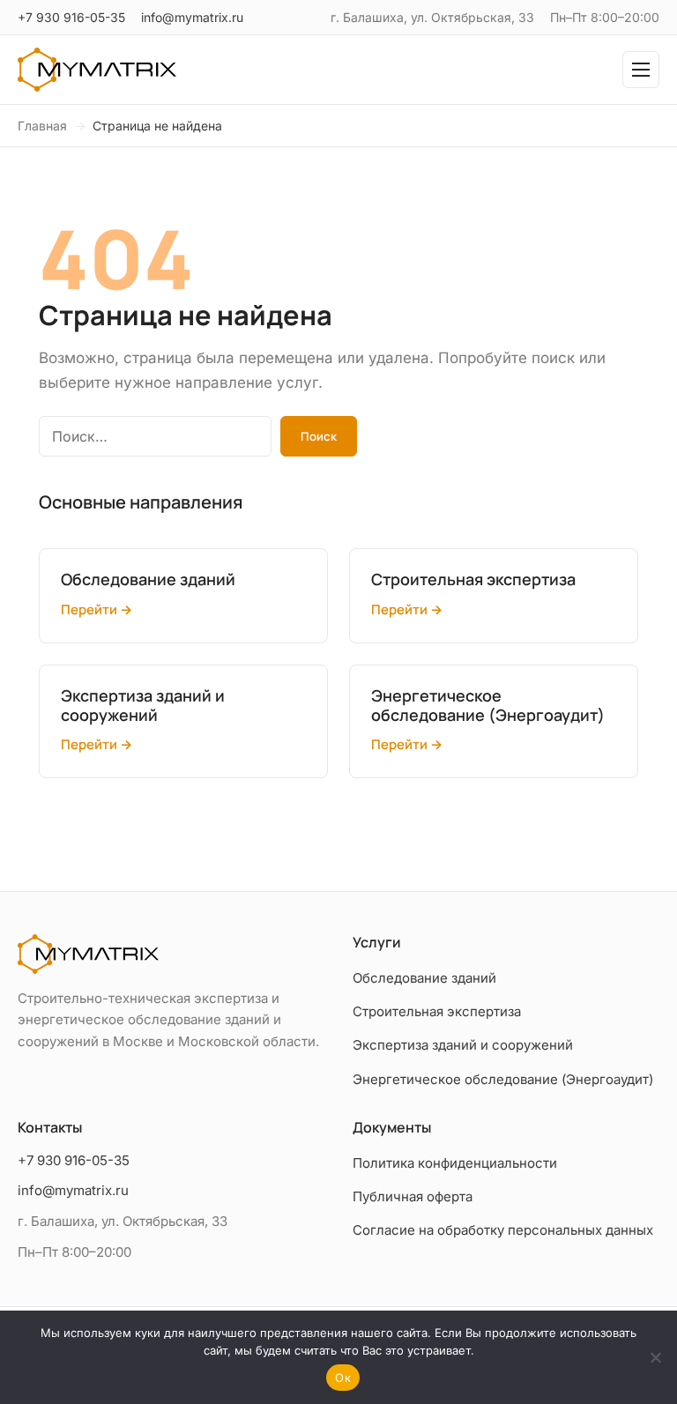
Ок (343, 1378)
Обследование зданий (424, 977)
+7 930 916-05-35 (71, 17)
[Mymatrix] (97, 70)
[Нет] (655, 1357)
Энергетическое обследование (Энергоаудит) (503, 1079)
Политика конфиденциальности (455, 1163)
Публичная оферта (412, 1196)
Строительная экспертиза (437, 1011)
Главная (42, 125)
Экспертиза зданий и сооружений (463, 1044)
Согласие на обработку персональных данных (503, 1230)
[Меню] (640, 69)
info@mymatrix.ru (192, 17)
